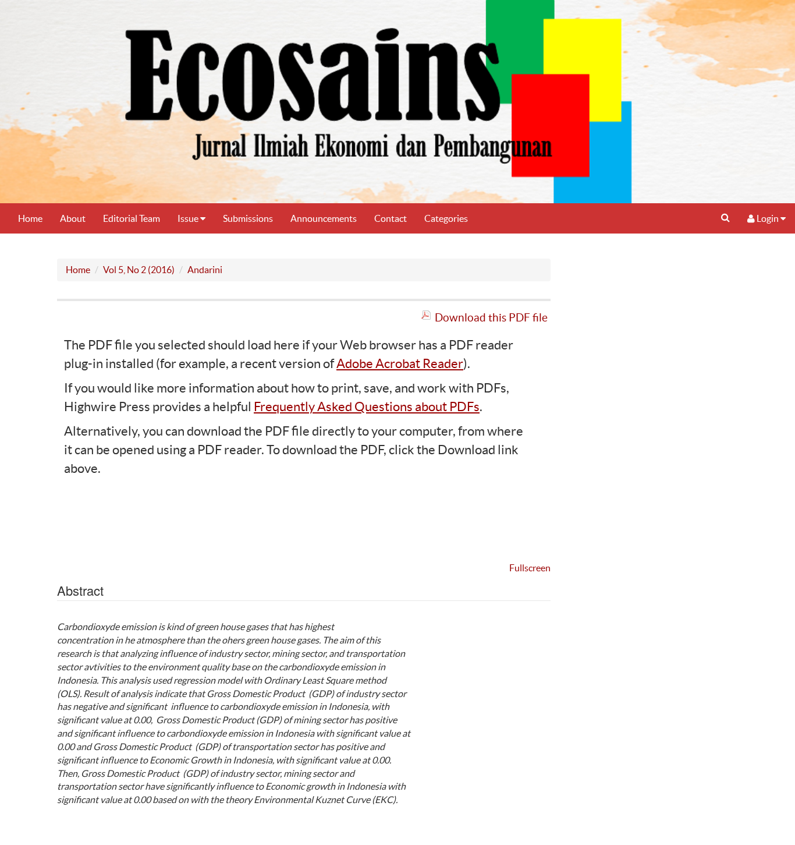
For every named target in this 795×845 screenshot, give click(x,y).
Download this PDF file (491, 317)
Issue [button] (189, 218)
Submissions (248, 218)
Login (767, 218)
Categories (446, 218)
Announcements (323, 218)
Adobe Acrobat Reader (399, 363)
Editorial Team (131, 218)
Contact (390, 218)
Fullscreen (530, 568)
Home (30, 218)
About (73, 218)
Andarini (204, 269)
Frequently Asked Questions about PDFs (367, 406)
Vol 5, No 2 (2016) (139, 269)
